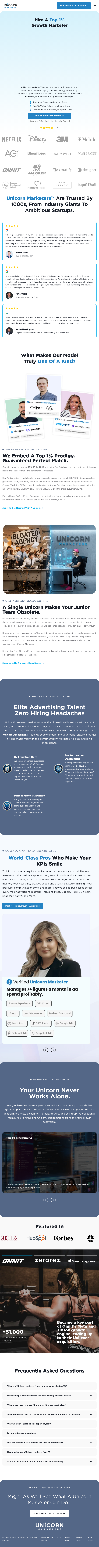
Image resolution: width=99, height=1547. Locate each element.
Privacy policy (90, 1538)
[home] (9, 5)
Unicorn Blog (68, 1538)
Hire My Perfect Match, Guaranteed (49, 1513)
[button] (95, 5)
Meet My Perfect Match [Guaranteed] (22, 906)
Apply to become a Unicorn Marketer (50, 1538)
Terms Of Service (79, 1538)
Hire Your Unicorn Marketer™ (49, 116)
